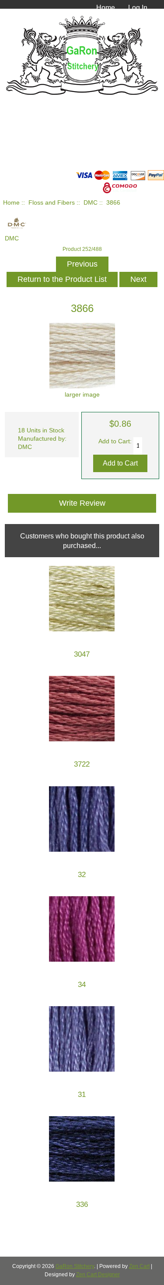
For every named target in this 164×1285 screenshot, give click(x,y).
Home (105, 7)
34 (82, 984)
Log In (137, 7)
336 (82, 1204)
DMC (91, 202)
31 (82, 1094)
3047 (82, 654)
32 (82, 874)
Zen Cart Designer (98, 1274)
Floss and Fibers (51, 202)
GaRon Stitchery (75, 1266)
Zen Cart (139, 1266)
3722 (82, 764)
